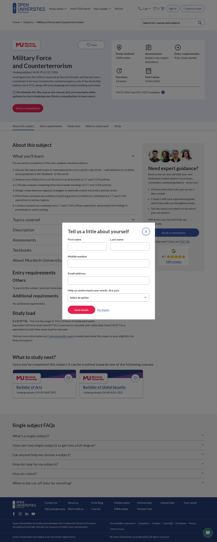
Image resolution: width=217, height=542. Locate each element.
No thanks (103, 309)
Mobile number (77, 256)
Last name (117, 239)
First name (74, 239)
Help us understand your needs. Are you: (93, 290)
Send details (81, 309)
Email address (77, 273)
